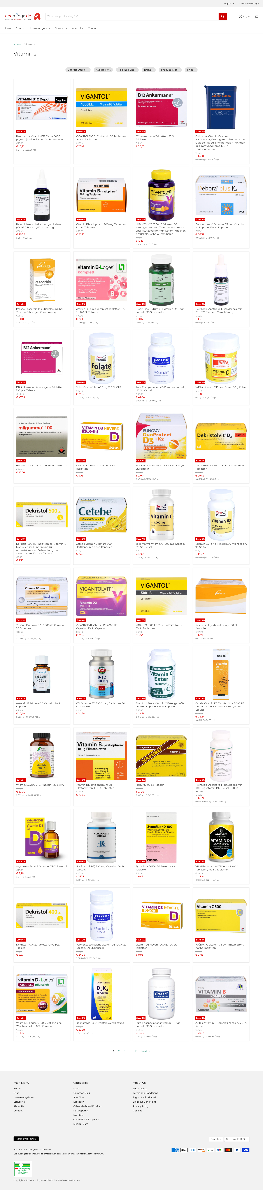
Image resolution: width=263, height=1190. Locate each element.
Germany (248, 3)
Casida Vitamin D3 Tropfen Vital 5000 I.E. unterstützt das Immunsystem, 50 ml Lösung (219, 706)
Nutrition (78, 1115)
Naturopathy (80, 1110)
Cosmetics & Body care (86, 1119)
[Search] (223, 16)
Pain (76, 1088)
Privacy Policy (141, 1106)
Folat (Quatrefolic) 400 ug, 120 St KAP (98, 387)
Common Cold (81, 1092)
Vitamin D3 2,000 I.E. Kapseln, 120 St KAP (40, 784)
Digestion (78, 1101)
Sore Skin (78, 1097)
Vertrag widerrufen (26, 1139)
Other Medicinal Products (87, 1106)
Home (7, 28)
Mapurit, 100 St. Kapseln (150, 784)
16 (136, 1051)
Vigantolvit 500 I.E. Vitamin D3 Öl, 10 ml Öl (41, 866)
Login (246, 16)
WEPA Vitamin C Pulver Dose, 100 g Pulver (221, 387)
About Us (77, 28)
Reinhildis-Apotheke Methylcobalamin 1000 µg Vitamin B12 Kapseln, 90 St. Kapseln (218, 788)
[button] (78, 70)
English (227, 3)
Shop (19, 28)
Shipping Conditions (144, 1101)
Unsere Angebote (40, 28)
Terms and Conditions (145, 1092)
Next (144, 1051)
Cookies (137, 1110)
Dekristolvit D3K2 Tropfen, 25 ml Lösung (100, 1022)
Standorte (61, 28)
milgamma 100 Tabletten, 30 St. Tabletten (41, 465)
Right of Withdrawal (144, 1097)
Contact (93, 28)
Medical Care (80, 1123)
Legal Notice (140, 1088)
